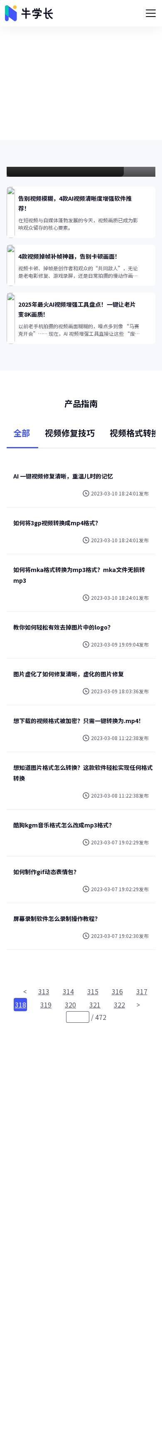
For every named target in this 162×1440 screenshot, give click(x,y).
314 (68, 991)
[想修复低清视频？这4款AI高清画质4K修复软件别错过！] (81, 172)
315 (92, 991)
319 (46, 1005)
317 (141, 991)
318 (20, 1005)
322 (119, 1005)
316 (117, 991)
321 (95, 1005)
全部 (21, 433)
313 (43, 991)
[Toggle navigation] (151, 13)
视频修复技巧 (70, 433)
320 (70, 1005)
